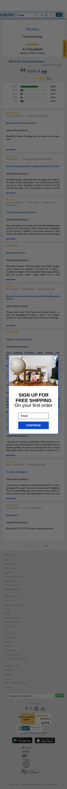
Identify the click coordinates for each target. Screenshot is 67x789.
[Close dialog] (55, 358)
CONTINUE (33, 425)
